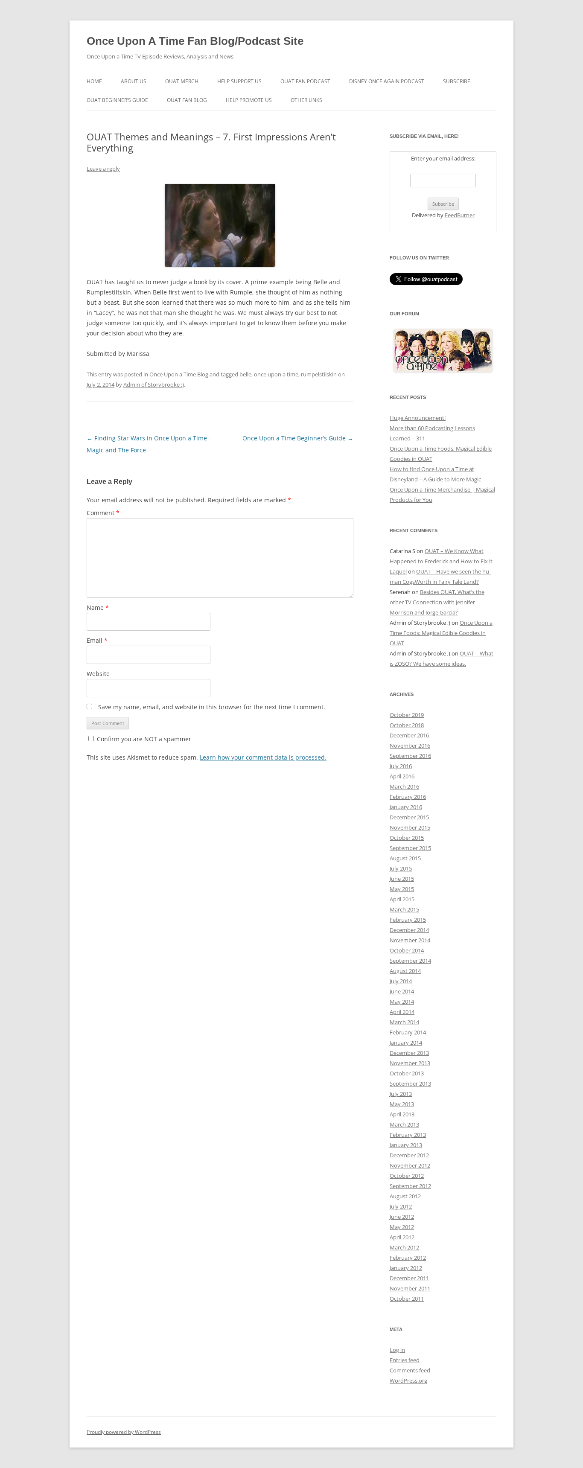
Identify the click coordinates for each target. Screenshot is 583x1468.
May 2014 (402, 1001)
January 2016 (406, 807)
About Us (133, 81)
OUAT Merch (181, 81)
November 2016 (410, 745)
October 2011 (407, 1298)
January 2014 (406, 1042)
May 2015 (402, 889)
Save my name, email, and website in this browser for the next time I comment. (211, 707)
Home (94, 81)
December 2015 (409, 817)
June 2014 (402, 991)
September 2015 (410, 848)
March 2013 (404, 1124)
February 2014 (408, 1032)
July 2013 (401, 1094)
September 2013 (410, 1083)
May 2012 (402, 1227)
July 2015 (401, 868)
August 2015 (405, 858)
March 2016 (404, 786)
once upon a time (276, 374)
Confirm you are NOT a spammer (143, 739)
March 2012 (404, 1247)
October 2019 (407, 715)
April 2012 (402, 1237)
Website (98, 674)
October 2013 (407, 1073)
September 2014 (410, 960)
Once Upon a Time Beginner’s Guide (297, 438)
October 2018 (407, 725)
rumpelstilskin (319, 374)
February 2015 (408, 919)
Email (97, 640)
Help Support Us (239, 81)
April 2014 (402, 1012)
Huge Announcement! (418, 418)
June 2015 (402, 879)
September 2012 (410, 1186)
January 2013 (406, 1145)
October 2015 (407, 838)
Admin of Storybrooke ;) (153, 384)
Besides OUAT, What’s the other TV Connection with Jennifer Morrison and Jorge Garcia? (437, 602)
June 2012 (402, 1216)
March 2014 (404, 1022)
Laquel (398, 571)
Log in (397, 1350)
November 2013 (410, 1063)
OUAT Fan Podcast (305, 81)
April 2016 (402, 776)
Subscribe (456, 81)
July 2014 (401, 981)
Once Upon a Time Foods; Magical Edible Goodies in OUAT (441, 633)
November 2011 (410, 1288)
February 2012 (408, 1257)
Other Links (306, 100)
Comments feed (410, 1370)
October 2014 (407, 950)
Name (98, 607)
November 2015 (410, 827)
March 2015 (404, 909)
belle (245, 374)
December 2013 (409, 1053)
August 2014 (405, 971)
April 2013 (402, 1114)
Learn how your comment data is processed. (263, 757)
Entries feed (405, 1360)
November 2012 (410, 1165)
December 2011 (409, 1278)
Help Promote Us (249, 100)
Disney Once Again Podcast (386, 81)
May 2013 (402, 1104)
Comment (103, 513)
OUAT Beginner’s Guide (117, 100)
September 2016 (410, 756)
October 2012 (407, 1176)
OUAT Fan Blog (187, 100)
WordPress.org (408, 1380)
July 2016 (401, 766)
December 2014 (409, 930)
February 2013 (408, 1135)
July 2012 (401, 1206)
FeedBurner (460, 215)
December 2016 (409, 735)
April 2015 (402, 899)
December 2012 (409, 1155)
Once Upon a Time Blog (178, 374)
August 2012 (405, 1196)
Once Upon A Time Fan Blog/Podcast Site (195, 41)
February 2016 (408, 797)
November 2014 (410, 940)
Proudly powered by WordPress (124, 1432)
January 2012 (406, 1268)
